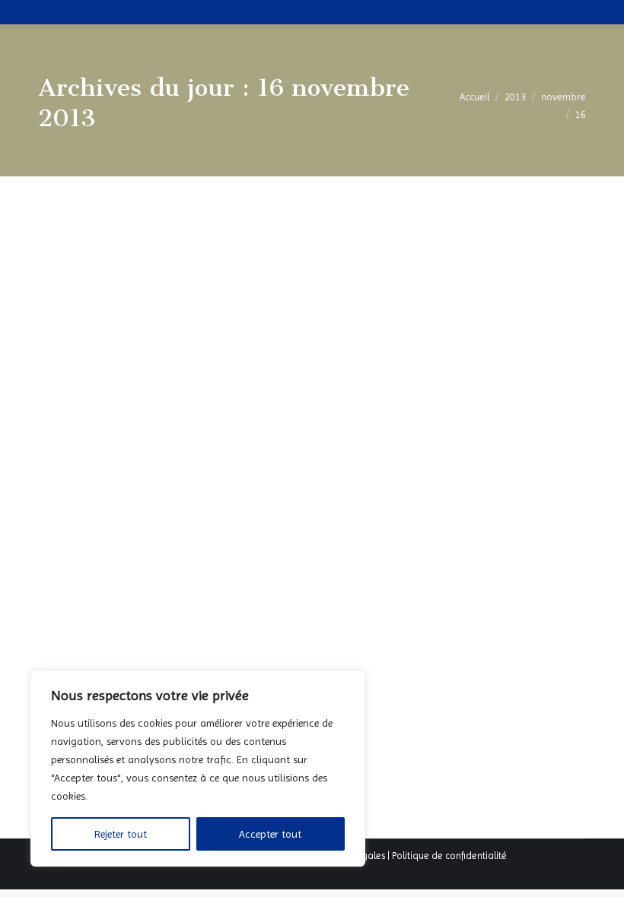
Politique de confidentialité (449, 855)
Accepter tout (270, 834)
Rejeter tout (120, 834)
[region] (197, 768)
